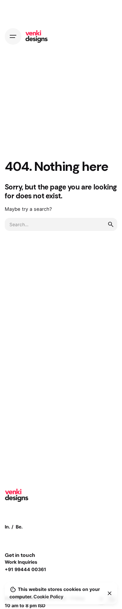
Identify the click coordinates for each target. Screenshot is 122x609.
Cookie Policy (48, 597)
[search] (110, 224)
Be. (19, 527)
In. (7, 527)
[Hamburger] (13, 36)
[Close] (109, 593)
